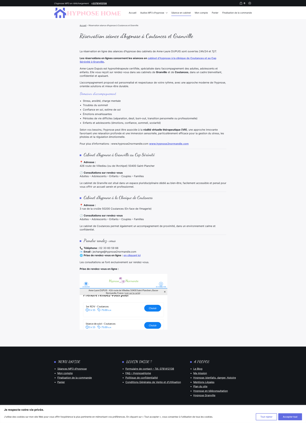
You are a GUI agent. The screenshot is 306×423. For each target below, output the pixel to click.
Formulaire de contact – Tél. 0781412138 (149, 368)
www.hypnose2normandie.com (169, 143)
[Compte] (250, 3)
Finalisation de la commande (237, 12)
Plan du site (200, 386)
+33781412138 (99, 3)
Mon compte (201, 12)
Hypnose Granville (204, 395)
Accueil (132, 12)
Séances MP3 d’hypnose (72, 368)
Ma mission (200, 373)
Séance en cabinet (181, 12)
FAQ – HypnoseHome (138, 373)
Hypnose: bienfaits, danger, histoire (214, 377)
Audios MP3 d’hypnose (152, 12)
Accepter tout (290, 416)
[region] (153, 414)
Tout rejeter (266, 416)
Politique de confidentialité (141, 377)
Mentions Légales (203, 382)
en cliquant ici (132, 255)
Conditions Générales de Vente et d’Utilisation (153, 382)
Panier (215, 12)
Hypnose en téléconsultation (210, 390)
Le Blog (197, 368)
